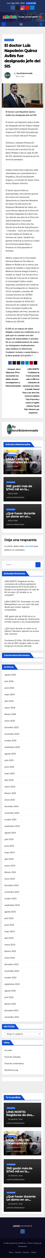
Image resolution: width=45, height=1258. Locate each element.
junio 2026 (9, 688)
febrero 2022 (10, 1004)
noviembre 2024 (11, 813)
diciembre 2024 (11, 806)
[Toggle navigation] (21, 24)
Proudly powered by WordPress (15, 1243)
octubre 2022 (10, 978)
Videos (33, 1252)
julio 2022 (9, 997)
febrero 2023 (10, 951)
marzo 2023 (9, 945)
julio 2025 (9, 760)
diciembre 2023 (11, 885)
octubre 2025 (10, 741)
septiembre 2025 (12, 747)
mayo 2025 (9, 773)
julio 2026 (9, 681)
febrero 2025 (10, 793)
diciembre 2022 (11, 964)
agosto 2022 (10, 991)
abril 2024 (9, 859)
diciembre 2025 (11, 727)
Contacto (18, 1252)
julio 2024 (9, 839)
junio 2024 (9, 846)
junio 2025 (9, 767)
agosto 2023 (10, 912)
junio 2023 (9, 925)
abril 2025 (9, 780)
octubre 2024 (10, 820)
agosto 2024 (10, 833)
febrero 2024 (10, 872)
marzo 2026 (9, 708)
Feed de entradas (12, 1057)
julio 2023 (9, 918)
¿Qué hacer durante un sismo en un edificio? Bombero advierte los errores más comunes (21, 631)
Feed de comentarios (14, 1063)
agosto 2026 (10, 675)
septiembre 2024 (12, 826)
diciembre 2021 (11, 1010)
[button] (37, 24)
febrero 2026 (10, 714)
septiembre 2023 (12, 905)
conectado (29, 546)
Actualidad (9, 40)
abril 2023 (9, 938)
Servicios (26, 1252)
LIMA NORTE (11, 1108)
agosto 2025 (10, 754)
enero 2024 (9, 879)
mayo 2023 (9, 931)
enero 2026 (9, 721)
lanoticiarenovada (24, 73)
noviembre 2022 (11, 971)
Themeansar (22, 1246)
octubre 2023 (10, 899)
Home (11, 1252)
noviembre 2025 (11, 734)
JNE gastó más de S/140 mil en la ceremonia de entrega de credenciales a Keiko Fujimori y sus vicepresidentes (22, 619)
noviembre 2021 (11, 1017)
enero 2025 (9, 800)
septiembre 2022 (12, 984)
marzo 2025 (9, 787)
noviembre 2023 (11, 892)
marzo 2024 (9, 866)
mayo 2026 (9, 694)
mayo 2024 (9, 852)
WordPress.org (11, 1070)
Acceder (8, 1050)
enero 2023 (9, 958)
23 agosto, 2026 (15, 1119)
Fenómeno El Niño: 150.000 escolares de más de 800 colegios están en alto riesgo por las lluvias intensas (22, 643)
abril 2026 (9, 701)
